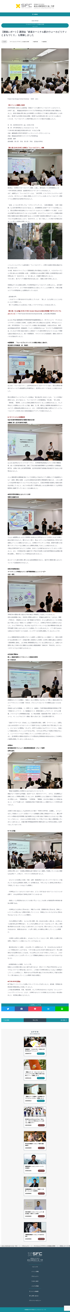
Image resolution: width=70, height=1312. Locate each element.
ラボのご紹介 (35, 1281)
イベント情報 (35, 1271)
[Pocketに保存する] (35, 1008)
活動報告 (45, 41)
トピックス (35, 26)
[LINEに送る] (62, 1008)
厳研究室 (36, 41)
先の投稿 (6, 1020)
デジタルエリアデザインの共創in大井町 (35, 24)
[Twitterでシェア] (8, 1008)
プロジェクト (35, 1276)
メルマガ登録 (35, 1286)
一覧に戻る (35, 1020)
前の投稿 (63, 1020)
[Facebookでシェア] (21, 1008)
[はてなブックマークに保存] (48, 1008)
